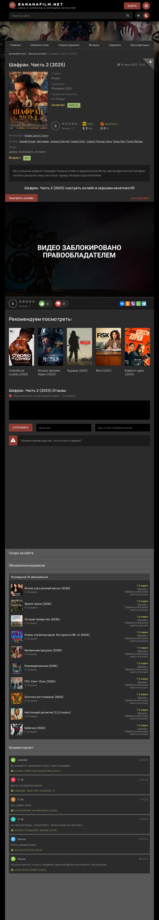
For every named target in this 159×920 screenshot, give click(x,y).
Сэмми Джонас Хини (99, 141)
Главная (15, 45)
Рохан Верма (134, 141)
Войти (132, 6)
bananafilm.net (17, 53)
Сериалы (115, 45)
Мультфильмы (139, 45)
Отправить (21, 427)
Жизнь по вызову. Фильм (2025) (36, 830)
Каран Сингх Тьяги (36, 135)
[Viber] (133, 303)
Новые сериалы (68, 45)
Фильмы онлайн (38, 53)
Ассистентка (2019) (28, 850)
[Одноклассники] (127, 303)
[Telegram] (144, 303)
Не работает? (140, 198)
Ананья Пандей (60, 141)
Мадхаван (43, 141)
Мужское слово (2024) (31, 869)
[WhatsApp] (138, 303)
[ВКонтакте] (122, 303)
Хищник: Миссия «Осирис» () (35, 790)
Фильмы (94, 45)
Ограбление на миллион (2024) (36, 810)
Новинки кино (39, 45)
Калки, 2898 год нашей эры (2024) (38, 771)
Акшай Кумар (27, 141)
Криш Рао (119, 141)
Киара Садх (78, 141)
